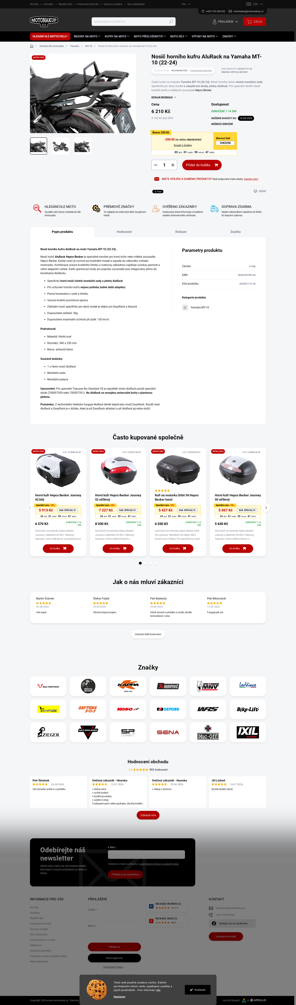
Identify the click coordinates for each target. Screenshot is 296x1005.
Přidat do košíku (198, 165)
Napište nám (65, 4)
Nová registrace (114, 958)
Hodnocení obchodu (88, 4)
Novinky (34, 4)
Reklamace (36, 945)
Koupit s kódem (183, 145)
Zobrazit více (148, 815)
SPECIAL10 (67, 510)
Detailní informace (162, 97)
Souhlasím (200, 989)
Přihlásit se (114, 947)
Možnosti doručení (222, 124)
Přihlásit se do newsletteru (125, 874)
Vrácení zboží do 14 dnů (42, 940)
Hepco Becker (203, 90)
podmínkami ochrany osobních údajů (159, 864)
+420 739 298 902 (225, 915)
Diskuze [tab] (181, 232)
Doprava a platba (113, 4)
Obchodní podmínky (40, 950)
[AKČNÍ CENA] (58, 470)
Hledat (171, 21)
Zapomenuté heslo (113, 967)
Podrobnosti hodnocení (201, 70)
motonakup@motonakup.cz (231, 908)
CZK (255, 4)
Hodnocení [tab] (124, 232)
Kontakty (48, 4)
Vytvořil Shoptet (231, 1000)
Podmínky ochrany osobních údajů (48, 956)
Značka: (234, 72)
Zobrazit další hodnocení (148, 634)
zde (158, 990)
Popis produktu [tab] (62, 232)
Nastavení (119, 997)
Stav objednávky (136, 4)
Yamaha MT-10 (200, 307)
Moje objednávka (39, 961)
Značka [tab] (235, 232)
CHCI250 (225, 143)
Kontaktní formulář (226, 936)
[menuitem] (50, 36)
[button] (140, 563)
